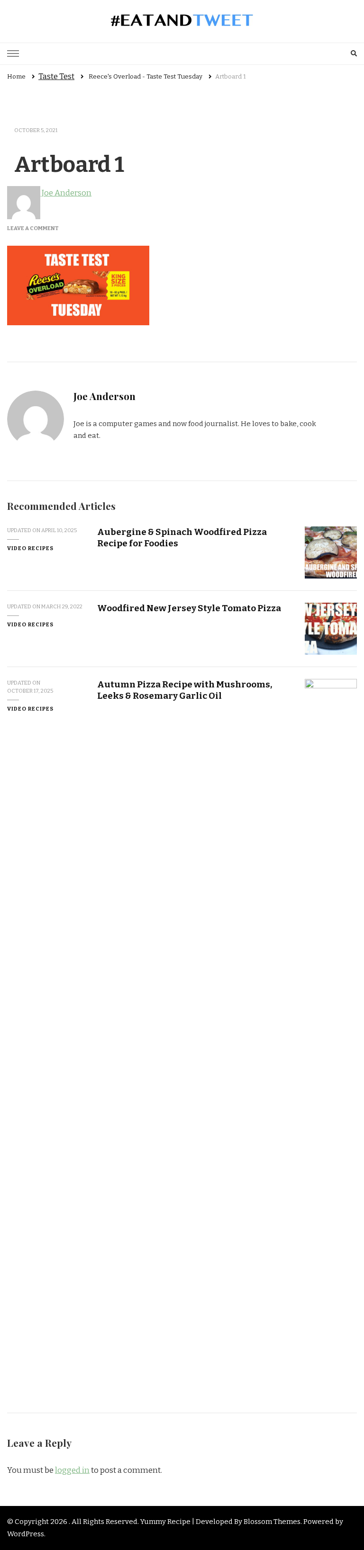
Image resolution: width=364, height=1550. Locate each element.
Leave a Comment (33, 228)
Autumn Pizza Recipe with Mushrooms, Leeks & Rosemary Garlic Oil (184, 690)
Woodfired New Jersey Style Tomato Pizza (189, 608)
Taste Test (56, 76)
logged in (72, 1470)
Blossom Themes (272, 1521)
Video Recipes (30, 548)
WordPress (25, 1534)
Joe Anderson (65, 193)
